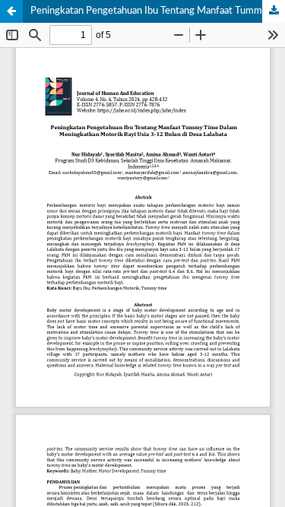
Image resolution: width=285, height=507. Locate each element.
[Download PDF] (273, 11)
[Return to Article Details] (11, 11)
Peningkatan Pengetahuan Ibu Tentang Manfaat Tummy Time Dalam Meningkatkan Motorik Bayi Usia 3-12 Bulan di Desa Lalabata (157, 11)
